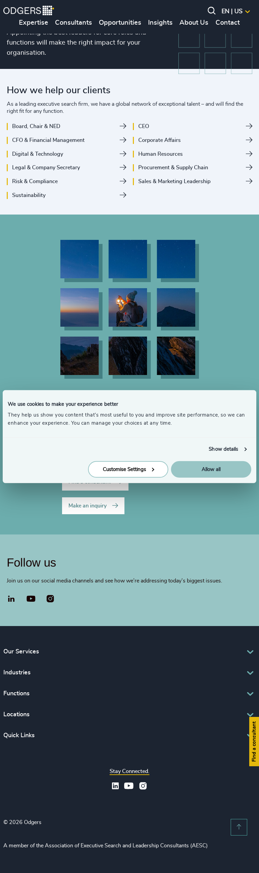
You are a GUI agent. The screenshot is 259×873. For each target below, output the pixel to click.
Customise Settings (124, 469)
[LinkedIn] (11, 600)
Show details (223, 449)
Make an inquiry (87, 505)
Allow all (211, 469)
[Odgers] (28, 11)
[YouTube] (31, 599)
